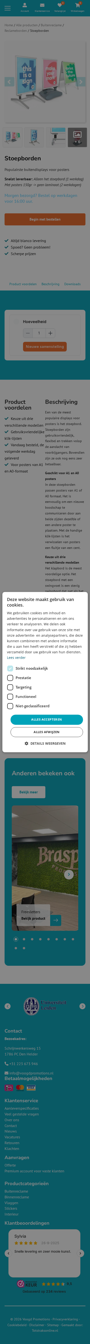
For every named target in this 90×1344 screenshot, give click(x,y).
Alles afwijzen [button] (47, 732)
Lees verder (16, 657)
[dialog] (45, 672)
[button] (45, 743)
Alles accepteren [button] (46, 719)
